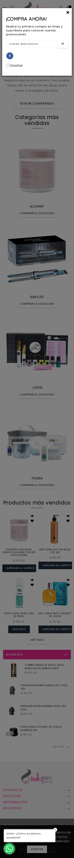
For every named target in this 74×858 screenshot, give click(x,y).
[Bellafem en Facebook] (10, 56)
